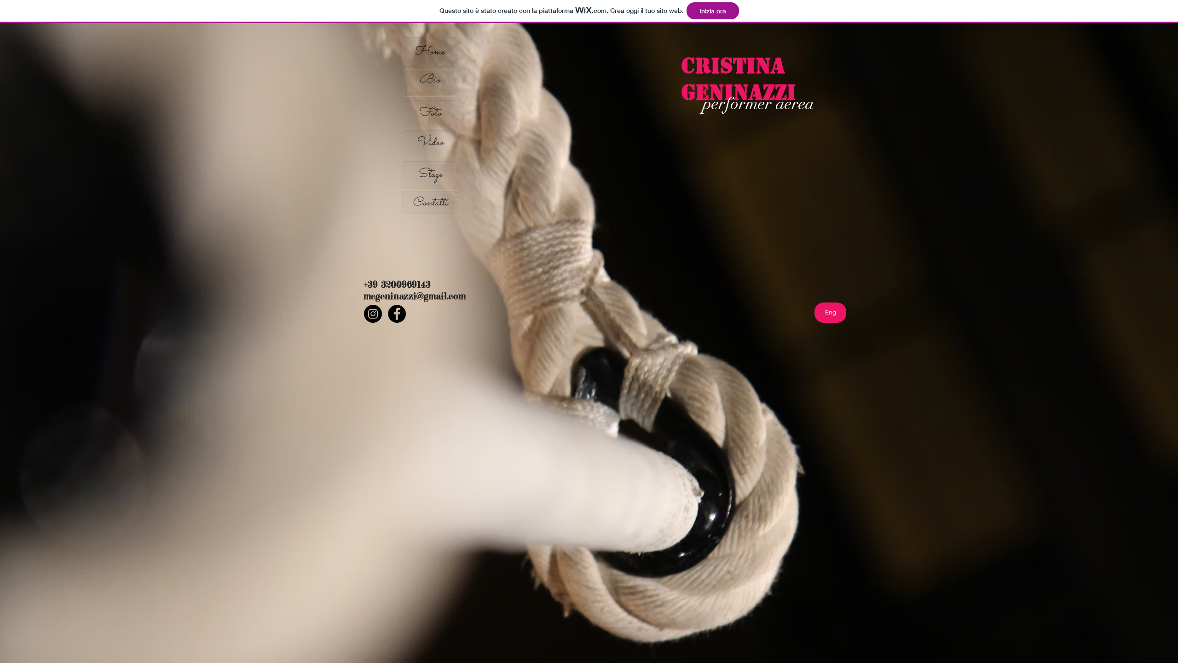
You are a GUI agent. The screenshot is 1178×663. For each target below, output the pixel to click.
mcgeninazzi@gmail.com (415, 296)
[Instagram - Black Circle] (373, 314)
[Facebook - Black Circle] (397, 314)
